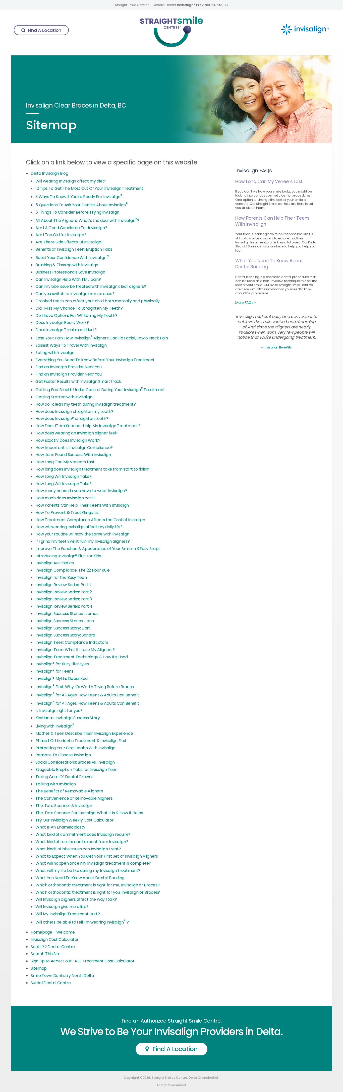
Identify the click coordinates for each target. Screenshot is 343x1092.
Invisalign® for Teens (54, 671)
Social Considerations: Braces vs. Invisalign (75, 762)
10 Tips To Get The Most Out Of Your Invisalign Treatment (89, 188)
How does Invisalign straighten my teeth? (74, 411)
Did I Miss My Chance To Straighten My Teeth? (79, 308)
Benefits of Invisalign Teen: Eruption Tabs (73, 249)
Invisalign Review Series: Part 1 (63, 585)
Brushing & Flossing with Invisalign (66, 265)
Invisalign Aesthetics (54, 563)
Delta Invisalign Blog (49, 173)
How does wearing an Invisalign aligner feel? (76, 433)
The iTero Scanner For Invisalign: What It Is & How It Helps (89, 813)
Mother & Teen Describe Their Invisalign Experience (84, 733)
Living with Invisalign (54, 726)
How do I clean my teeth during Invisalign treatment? (85, 404)
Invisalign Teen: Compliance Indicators (71, 642)
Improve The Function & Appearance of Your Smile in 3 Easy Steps (97, 549)
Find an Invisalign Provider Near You (68, 367)
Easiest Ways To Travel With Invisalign (70, 345)
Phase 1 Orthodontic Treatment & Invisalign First (81, 741)
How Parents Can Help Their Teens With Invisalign (82, 505)
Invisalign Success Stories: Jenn (64, 621)
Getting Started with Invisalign (63, 397)
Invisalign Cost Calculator (55, 939)
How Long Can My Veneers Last (64, 462)
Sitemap (39, 968)
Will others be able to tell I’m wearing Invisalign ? (82, 922)
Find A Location (44, 30)
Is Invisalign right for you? (58, 710)
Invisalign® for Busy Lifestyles (62, 664)
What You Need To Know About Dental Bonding (79, 878)
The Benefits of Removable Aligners (69, 791)
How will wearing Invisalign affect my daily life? (78, 527)
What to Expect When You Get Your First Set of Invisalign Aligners (96, 856)
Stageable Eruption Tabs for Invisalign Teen (76, 769)
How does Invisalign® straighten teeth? (71, 418)
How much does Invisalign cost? (65, 498)
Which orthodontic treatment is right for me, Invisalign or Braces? (97, 885)
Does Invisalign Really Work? (62, 322)
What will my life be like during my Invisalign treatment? (87, 870)
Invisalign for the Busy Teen (61, 577)
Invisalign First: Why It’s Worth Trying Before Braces (84, 687)
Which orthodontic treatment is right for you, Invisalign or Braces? (97, 892)
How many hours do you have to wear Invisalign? (81, 491)
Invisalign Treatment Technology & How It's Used (81, 657)
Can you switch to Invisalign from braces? (74, 294)
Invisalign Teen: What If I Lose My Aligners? (75, 650)
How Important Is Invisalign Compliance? (74, 447)
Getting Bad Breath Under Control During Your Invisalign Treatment (100, 390)
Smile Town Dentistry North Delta (62, 975)
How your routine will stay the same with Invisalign (82, 534)
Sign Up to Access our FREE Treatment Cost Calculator (82, 961)
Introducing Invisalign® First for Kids (68, 556)
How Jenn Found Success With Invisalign (73, 455)
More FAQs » (245, 302)
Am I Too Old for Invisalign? (60, 235)
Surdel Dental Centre (51, 983)
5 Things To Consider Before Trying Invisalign (77, 212)
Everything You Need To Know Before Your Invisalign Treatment (95, 360)
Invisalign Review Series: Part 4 (63, 606)
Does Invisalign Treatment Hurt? (65, 330)
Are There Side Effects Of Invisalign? (69, 242)
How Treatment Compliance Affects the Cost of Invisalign (90, 520)
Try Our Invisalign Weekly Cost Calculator (74, 820)
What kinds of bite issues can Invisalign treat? (78, 849)
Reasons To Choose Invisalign (63, 755)
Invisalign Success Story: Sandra (65, 635)
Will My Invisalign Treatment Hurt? (67, 914)
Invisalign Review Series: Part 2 (63, 592)
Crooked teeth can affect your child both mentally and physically (97, 301)
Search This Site (46, 954)
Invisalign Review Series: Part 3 (63, 599)
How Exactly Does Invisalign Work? (67, 440)
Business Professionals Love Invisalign (70, 272)
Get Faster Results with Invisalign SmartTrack (78, 381)
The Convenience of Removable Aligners (73, 798)
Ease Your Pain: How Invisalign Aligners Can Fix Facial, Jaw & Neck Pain (101, 338)
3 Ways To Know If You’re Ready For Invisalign (78, 197)
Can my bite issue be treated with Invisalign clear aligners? (90, 286)
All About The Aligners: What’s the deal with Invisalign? (87, 220)
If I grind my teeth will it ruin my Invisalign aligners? (82, 541)
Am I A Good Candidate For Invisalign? (71, 228)
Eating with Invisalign (54, 352)
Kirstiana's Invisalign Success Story (67, 718)
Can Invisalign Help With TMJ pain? (68, 279)
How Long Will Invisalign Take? (63, 476)
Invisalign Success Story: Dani (62, 628)
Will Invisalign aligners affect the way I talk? (76, 899)
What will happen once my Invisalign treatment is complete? (93, 863)
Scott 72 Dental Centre (53, 947)
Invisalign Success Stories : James (66, 613)
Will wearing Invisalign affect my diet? (70, 181)
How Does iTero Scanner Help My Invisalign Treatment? (87, 426)
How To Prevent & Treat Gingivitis (66, 512)
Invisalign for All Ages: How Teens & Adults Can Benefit (87, 695)
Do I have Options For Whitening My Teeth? (76, 315)
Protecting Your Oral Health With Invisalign (75, 748)
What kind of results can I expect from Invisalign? (81, 842)
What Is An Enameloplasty (60, 827)
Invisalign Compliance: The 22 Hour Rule (72, 570)
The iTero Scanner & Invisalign (63, 805)
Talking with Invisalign (55, 784)
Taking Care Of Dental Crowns (64, 777)
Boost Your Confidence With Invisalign (72, 257)
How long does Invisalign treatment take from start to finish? (92, 469)
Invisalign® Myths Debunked (61, 678)
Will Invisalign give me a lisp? (61, 906)
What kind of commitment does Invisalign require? (83, 834)
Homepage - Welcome (53, 932)
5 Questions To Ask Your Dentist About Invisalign (81, 205)
